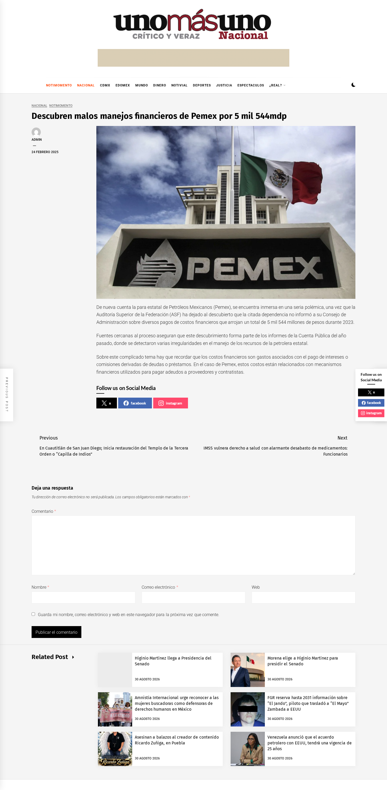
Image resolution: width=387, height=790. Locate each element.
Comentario (44, 511)
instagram (174, 403)
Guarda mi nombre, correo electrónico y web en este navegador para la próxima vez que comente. (128, 614)
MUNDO (141, 85)
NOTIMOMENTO (59, 85)
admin (37, 140)
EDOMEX (123, 85)
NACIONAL (86, 85)
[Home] (34, 85)
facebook (138, 403)
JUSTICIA (224, 85)
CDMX (105, 85)
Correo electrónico (160, 587)
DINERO (159, 85)
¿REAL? (275, 85)
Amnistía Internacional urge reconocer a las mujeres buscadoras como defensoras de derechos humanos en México (177, 703)
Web (256, 587)
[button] (353, 85)
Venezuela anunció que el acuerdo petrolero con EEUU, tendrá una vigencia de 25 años (309, 743)
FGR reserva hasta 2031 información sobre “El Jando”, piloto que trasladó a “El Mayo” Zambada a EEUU (308, 703)
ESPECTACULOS (250, 85)
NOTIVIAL (179, 85)
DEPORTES (202, 85)
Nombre (40, 587)
